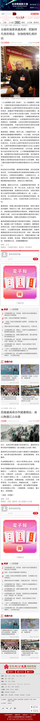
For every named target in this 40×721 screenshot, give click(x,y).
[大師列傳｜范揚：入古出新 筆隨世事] (30, 369)
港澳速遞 (22, 695)
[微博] (3, 708)
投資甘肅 (9, 703)
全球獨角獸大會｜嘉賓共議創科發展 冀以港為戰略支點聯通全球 (20, 335)
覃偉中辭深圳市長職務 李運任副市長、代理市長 (20, 326)
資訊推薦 (11, 695)
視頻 (2, 678)
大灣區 (13, 676)
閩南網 (9, 700)
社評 (6, 681)
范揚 (9, 501)
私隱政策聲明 (8, 715)
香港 (6, 676)
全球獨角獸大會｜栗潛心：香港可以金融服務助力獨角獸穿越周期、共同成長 (20, 331)
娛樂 (13, 686)
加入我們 (33, 715)
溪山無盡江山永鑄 (25, 501)
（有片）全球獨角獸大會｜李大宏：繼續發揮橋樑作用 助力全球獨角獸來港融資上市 (20, 350)
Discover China (12, 684)
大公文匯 (20, 17)
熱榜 (6, 309)
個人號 (12, 689)
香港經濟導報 (20, 699)
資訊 (2, 695)
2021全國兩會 (5, 42)
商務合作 (25, 715)
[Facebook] (14, 708)
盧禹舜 (21, 247)
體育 (9, 686)
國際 (21, 676)
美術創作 (28, 247)
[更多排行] (2, 309)
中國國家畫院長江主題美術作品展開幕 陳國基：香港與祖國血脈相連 (9, 378)
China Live (20, 684)
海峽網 (34, 699)
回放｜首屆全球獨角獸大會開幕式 (15, 318)
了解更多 (20, 303)
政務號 (7, 689)
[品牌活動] (18, 672)
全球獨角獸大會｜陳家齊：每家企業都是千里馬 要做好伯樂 (20, 345)
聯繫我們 (17, 715)
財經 (24, 676)
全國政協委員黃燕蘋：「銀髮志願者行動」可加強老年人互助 (29, 399)
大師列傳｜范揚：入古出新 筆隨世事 (29, 377)
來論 (9, 681)
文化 (14, 408)
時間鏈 (15, 309)
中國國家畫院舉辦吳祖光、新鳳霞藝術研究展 (8, 398)
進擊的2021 (17, 25)
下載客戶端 (35, 13)
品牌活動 (21, 672)
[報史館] (28, 672)
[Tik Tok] (10, 708)
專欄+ (6, 695)
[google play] (34, 710)
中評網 (30, 699)
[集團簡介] (8, 672)
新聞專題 (7, 692)
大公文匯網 (4, 25)
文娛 (10, 408)
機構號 (16, 689)
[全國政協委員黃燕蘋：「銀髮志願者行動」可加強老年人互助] (30, 390)
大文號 (3, 689)
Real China (27, 684)
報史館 (30, 672)
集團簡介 (11, 672)
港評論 (13, 681)
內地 (9, 676)
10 (2, 354)
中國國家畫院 (12, 247)
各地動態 (16, 695)
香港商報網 (10, 699)
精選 (13, 678)
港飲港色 (17, 686)
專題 (10, 25)
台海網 (12, 700)
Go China (3, 684)
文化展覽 (3, 421)
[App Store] (34, 706)
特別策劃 (12, 692)
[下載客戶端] (31, 13)
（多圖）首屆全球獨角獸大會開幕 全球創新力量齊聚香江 (20, 322)
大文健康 (28, 695)
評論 (35, 259)
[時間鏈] (10, 309)
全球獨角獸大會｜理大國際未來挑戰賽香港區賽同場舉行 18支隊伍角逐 (20, 354)
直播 (9, 678)
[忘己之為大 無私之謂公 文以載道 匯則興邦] (33, 18)
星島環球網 (26, 699)
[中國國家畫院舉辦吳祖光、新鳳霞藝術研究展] (10, 390)
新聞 (2, 676)
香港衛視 (15, 699)
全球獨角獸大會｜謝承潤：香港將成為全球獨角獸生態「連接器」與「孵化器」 (20, 340)
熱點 (6, 678)
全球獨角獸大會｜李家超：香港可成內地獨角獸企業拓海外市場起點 (20, 314)
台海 (17, 676)
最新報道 (24, 25)
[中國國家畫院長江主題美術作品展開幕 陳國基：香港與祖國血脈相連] (10, 369)
